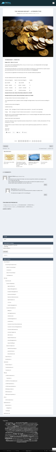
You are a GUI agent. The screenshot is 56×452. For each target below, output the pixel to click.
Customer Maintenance (12, 329)
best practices (12, 425)
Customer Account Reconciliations (14, 324)
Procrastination (44, 162)
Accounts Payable (22, 423)
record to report (27, 437)
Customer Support (11, 332)
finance (8, 431)
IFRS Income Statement (10, 394)
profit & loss (36, 435)
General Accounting (11, 348)
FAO (4, 278)
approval (11, 424)
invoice (14, 432)
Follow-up (14, 431)
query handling (7, 436)
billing (15, 425)
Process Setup (8, 364)
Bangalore (9, 407)
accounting (9, 423)
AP (9, 424)
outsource (26, 434)
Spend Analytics (11, 299)
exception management (16, 430)
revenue (21, 438)
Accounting (6, 261)
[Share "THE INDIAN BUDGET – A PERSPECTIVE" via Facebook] (19, 141)
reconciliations (17, 437)
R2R (11, 437)
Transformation (9, 367)
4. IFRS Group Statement (10, 386)
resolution (18, 438)
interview (35, 431)
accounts (14, 423)
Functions (7, 280)
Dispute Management (12, 288)
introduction (9, 432)
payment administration (10, 435)
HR (26, 431)
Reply (45, 184)
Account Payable (10, 283)
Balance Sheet (20, 424)
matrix (28, 432)
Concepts (8, 270)
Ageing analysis (34, 423)
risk (22, 438)
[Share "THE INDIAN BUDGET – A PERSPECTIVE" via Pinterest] (25, 141)
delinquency (26, 429)
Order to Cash (18, 434)
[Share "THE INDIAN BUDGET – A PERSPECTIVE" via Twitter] (21, 141)
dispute (29, 429)
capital (34, 425)
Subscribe (5, 251)
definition (22, 429)
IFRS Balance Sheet (9, 389)
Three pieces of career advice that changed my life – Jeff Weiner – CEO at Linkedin (21, 164)
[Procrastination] (46, 157)
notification (31, 432)
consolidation (25, 426)
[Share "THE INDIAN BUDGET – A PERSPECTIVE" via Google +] (23, 141)
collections (15, 427)
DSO (32, 429)
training (35, 439)
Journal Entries (10, 351)
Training (7, 410)
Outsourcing (30, 434)
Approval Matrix (11, 286)
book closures (19, 425)
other (24, 434)
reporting (14, 438)
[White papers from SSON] (9, 157)
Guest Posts (8, 356)
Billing (9, 310)
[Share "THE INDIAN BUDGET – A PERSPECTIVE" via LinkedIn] (28, 141)
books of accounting (25, 425)
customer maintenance (33, 428)
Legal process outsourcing (21, 432)
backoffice (16, 424)
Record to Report (10, 345)
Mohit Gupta (7, 128)
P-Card (34, 434)
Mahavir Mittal (11, 176)
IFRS (4, 372)
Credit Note (10, 321)
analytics (6, 424)
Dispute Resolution (11, 337)
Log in (5, 239)
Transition (8, 370)
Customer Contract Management (14, 326)
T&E (30, 440)
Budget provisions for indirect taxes (10, 204)
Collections (10, 315)
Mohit (22, 13)
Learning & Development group (27, 64)
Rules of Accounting (10, 272)
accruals (29, 423)
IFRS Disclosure (8, 391)
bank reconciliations (27, 424)
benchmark (7, 425)
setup (36, 438)
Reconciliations (11, 353)
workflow (24, 442)
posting (16, 435)
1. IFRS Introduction (9, 375)
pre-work (19, 435)
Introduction (8, 359)
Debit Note (10, 334)
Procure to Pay (31, 435)
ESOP (10, 430)
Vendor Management (12, 305)
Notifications (6, 402)
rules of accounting (27, 438)
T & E (9, 302)
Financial (10, 431)
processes (24, 435)
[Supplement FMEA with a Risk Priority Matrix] (34, 157)
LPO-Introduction (9, 399)
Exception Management (12, 291)
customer (12, 428)
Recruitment (8, 405)
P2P (37, 434)
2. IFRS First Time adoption (11, 380)
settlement (32, 438)
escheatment (7, 430)
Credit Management (11, 318)
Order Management (11, 340)
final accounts (27, 430)
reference (8, 438)
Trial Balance (9, 275)
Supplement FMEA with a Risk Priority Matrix (34, 163)
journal (16, 432)
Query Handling (11, 343)
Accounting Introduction (10, 264)
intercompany (31, 431)
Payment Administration (12, 297)
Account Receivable (10, 307)
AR (14, 424)
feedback (22, 430)
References (31, 13)
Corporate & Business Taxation (9, 206)
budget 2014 (30, 425)
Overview (8, 378)
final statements (34, 430)
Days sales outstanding (16, 429)
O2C (36, 432)
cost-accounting (30, 426)
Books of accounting (11, 267)
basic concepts (34, 424)
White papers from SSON (9, 162)
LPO (4, 397)
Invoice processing (11, 294)
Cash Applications (11, 313)
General (5, 361)
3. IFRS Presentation (9, 383)
